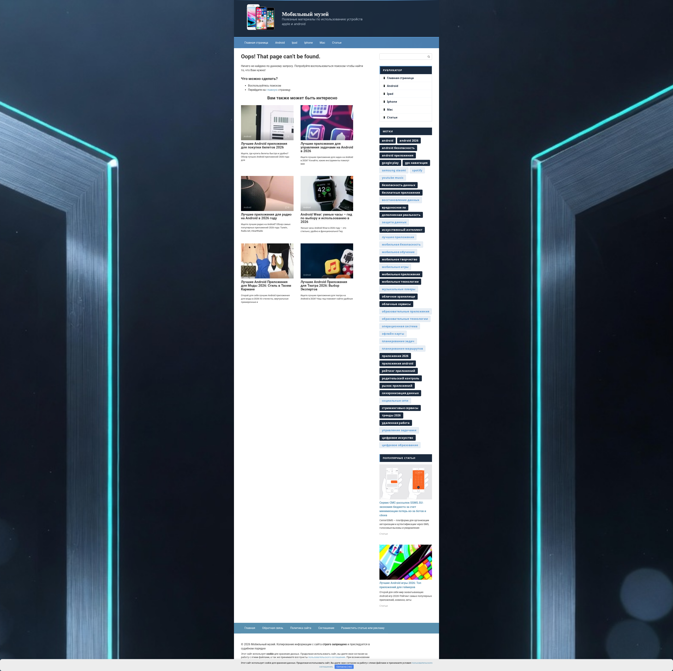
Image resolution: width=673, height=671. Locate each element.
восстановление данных (400, 200)
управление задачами (399, 430)
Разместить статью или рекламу (363, 628)
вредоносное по (394, 207)
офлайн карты (393, 334)
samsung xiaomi (394, 170)
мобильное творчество (399, 259)
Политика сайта (300, 628)
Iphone (308, 42)
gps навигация (416, 163)
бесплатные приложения (401, 193)
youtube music (392, 178)
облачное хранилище (398, 296)
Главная (249, 628)
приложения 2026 (395, 356)
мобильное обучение (398, 252)
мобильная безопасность (401, 244)
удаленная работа (396, 423)
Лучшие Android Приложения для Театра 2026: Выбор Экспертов (324, 285)
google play (390, 163)
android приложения (397, 155)
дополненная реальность (401, 215)
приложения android (397, 363)
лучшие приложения (398, 237)
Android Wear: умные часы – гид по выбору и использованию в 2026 (326, 218)
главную (272, 89)
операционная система (399, 326)
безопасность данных (398, 185)
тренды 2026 (391, 415)
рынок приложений (397, 386)
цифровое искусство (397, 438)
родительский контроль (400, 378)
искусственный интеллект (402, 230)
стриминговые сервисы (400, 408)
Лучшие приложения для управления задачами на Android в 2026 (327, 147)
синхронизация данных (400, 393)
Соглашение (326, 628)
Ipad (294, 42)
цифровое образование (400, 445)
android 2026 (409, 140)
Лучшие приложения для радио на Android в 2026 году (266, 216)
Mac (322, 42)
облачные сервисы (396, 304)
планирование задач (398, 341)
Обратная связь (272, 628)
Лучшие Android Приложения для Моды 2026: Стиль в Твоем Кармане (266, 285)
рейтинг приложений (398, 371)
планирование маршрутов (402, 348)
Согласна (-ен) (344, 666)
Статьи (336, 42)
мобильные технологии (400, 282)
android (387, 140)
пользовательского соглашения (326, 657)
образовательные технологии (405, 319)
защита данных (394, 222)
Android (280, 42)
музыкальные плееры (399, 289)
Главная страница (256, 42)
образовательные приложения (405, 311)
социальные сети (395, 401)
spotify (417, 170)
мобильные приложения (401, 274)
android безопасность (398, 148)
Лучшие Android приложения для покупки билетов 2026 (264, 145)
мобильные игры (395, 267)
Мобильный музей (305, 14)
